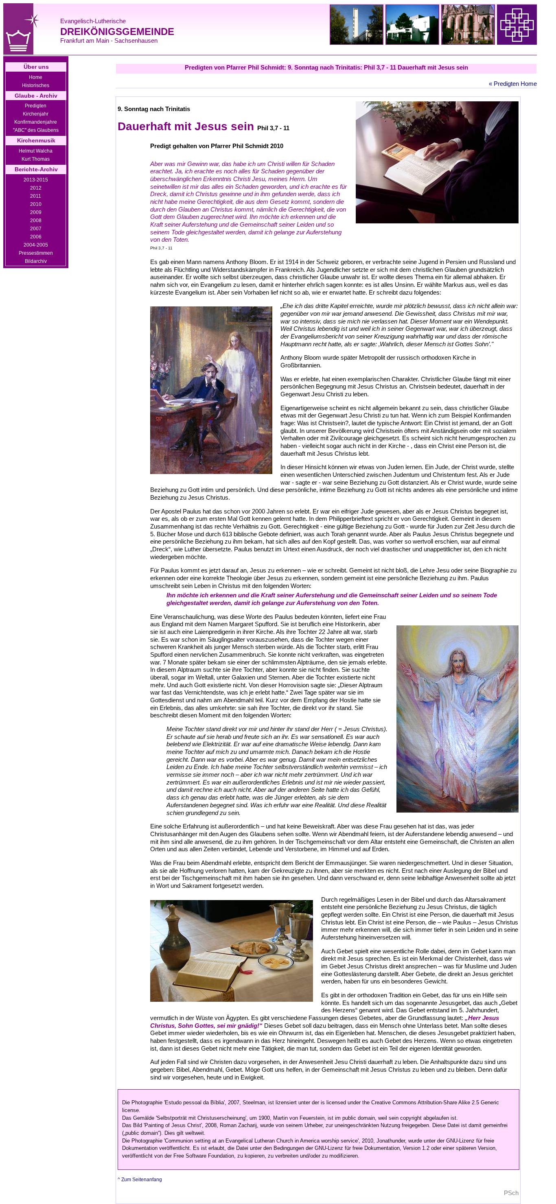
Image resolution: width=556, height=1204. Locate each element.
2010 (36, 204)
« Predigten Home (513, 83)
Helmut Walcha (36, 151)
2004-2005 (36, 245)
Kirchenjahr (35, 114)
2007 (36, 229)
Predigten (35, 106)
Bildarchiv (36, 261)
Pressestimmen (36, 253)
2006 (36, 237)
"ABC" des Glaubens (36, 130)
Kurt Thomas (36, 159)
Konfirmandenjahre (35, 122)
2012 (36, 188)
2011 (35, 196)
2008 (36, 220)
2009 (36, 212)
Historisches (35, 85)
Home (35, 77)
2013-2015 (36, 180)
